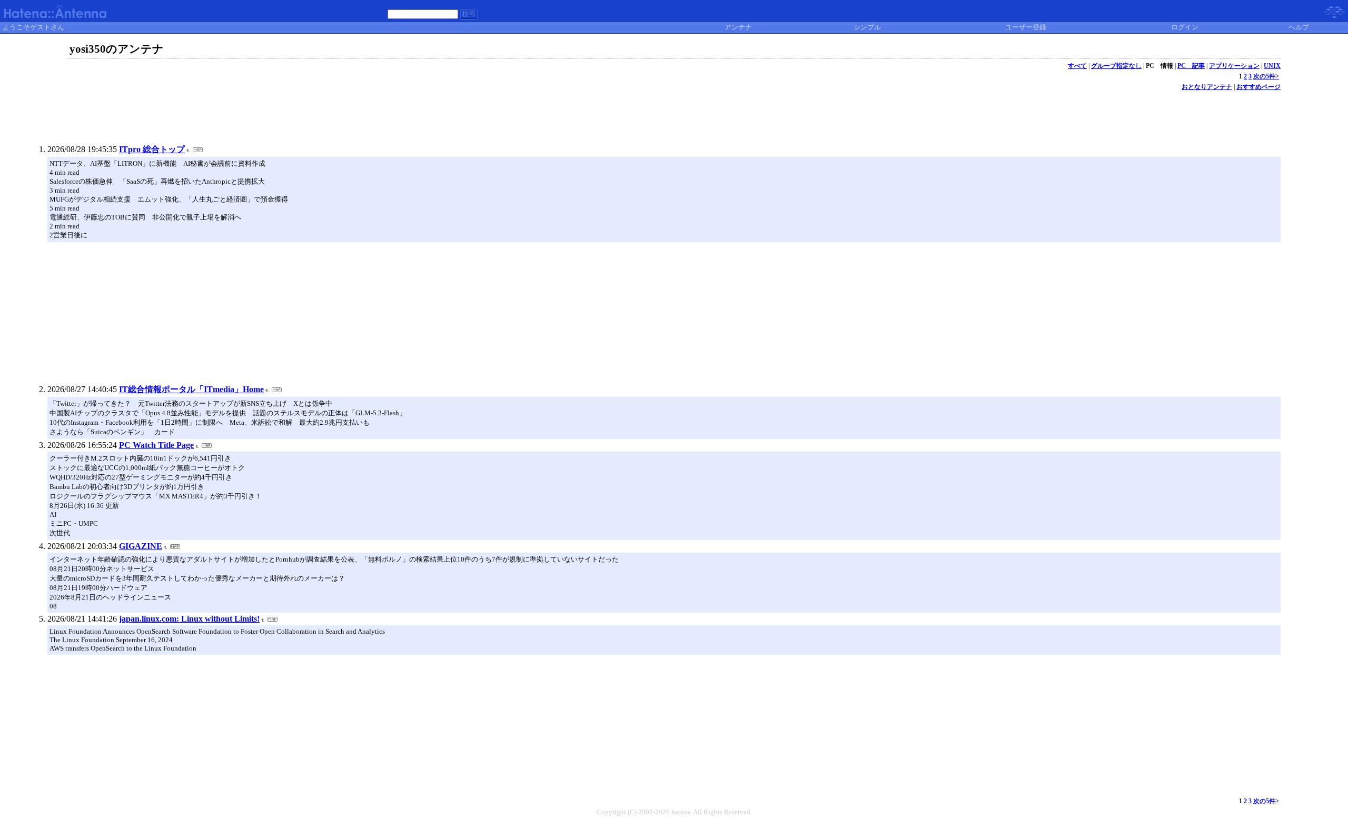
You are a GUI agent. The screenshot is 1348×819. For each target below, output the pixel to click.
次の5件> (1266, 76)
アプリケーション (1234, 65)
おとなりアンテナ (1207, 87)
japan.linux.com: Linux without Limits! (189, 618)
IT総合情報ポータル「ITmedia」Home (191, 389)
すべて (1077, 65)
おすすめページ (1258, 87)
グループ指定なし (1116, 65)
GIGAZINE (140, 546)
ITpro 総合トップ (152, 149)
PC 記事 (1191, 65)
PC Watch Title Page (156, 445)
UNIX (1272, 65)
